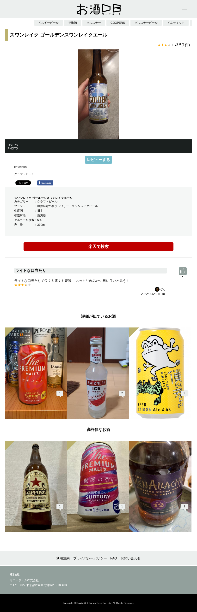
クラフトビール (24, 174)
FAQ (113, 558)
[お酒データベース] (98, 9)
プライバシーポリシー (90, 558)
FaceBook (46, 183)
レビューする (98, 160)
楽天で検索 (98, 246)
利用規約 (63, 558)
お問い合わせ (131, 558)
